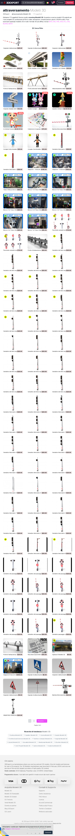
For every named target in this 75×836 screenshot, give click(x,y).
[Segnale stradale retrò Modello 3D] (13, 100)
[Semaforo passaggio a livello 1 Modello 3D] (62, 625)
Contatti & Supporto (47, 787)
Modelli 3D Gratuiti (11, 797)
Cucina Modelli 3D (46, 735)
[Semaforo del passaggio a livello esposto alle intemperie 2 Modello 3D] (37, 585)
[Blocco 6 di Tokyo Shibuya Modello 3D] (62, 180)
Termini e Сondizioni (45, 809)
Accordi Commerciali (45, 803)
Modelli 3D (8, 791)
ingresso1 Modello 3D (58, 654)
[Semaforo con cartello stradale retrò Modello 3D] (62, 59)
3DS (61, 22)
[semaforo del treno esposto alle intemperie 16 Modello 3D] (62, 281)
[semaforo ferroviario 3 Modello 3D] (37, 524)
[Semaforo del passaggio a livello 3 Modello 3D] (13, 625)
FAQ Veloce (43, 797)
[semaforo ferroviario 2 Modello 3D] (13, 160)
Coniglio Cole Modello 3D (35, 149)
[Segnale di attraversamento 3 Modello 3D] (13, 39)
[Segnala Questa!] (20, 44)
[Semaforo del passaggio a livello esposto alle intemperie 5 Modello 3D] (37, 564)
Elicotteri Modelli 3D (61, 742)
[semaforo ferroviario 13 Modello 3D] (13, 463)
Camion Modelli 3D (39, 746)
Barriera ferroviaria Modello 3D (61, 129)
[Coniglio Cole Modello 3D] (37, 140)
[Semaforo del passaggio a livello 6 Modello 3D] (13, 605)
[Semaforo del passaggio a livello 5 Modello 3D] (37, 605)
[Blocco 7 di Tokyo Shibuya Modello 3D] (37, 180)
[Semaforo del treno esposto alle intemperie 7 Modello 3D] (62, 342)
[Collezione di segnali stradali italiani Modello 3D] (37, 120)
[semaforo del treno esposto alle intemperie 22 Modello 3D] (62, 241)
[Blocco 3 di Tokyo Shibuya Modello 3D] (62, 201)
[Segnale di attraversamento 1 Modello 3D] (62, 39)
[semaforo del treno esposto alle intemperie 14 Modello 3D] (37, 302)
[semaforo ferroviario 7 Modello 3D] (13, 504)
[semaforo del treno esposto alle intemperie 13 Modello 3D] (62, 302)
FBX (57, 22)
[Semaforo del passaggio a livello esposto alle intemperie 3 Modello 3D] (13, 585)
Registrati (70, 2)
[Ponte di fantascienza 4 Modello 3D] (13, 79)
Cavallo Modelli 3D (60, 735)
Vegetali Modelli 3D (61, 739)
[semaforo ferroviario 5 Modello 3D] (62, 504)
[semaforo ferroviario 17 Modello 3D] (62, 423)
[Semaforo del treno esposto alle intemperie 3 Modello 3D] (13, 382)
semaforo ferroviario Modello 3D (61, 553)
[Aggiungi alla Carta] (16, 44)
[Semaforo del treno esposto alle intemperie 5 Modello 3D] (37, 362)
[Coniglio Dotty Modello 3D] (13, 140)
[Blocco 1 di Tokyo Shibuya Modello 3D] (37, 221)
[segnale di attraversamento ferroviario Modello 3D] (62, 666)
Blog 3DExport (9, 809)
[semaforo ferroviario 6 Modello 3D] (37, 504)
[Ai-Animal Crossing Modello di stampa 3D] (13, 120)
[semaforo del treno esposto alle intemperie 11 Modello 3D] (37, 322)
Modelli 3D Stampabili (12, 794)
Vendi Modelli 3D (10, 803)
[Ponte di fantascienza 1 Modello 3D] (13, 645)
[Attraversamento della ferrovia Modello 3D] (62, 79)
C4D (68, 22)
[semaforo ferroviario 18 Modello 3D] (37, 423)
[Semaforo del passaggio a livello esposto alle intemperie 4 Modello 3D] (62, 564)
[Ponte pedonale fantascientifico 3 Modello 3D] (37, 79)
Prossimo (41, 721)
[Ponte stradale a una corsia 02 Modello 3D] (13, 59)
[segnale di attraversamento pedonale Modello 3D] (37, 666)
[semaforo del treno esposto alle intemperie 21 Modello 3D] (13, 261)
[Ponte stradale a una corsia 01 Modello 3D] (37, 59)
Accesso (61, 2)
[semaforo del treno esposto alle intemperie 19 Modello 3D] (62, 261)
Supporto (42, 791)
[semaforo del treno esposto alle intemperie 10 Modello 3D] (62, 322)
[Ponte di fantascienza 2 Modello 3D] (37, 241)
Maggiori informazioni (12, 829)
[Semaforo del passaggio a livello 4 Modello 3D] (62, 605)
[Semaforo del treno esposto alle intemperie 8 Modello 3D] (37, 342)
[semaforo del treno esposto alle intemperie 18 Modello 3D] (13, 281)
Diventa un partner (10, 806)
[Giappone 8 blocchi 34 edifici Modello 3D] (13, 666)
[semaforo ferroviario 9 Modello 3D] (37, 484)
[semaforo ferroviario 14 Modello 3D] (62, 443)
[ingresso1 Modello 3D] (62, 645)
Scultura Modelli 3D (16, 735)
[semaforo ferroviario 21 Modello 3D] (37, 403)
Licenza (41, 800)
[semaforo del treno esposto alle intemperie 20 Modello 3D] (37, 261)
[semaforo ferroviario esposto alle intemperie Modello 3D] (37, 544)
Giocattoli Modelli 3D (29, 742)
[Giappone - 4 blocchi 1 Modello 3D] (62, 160)
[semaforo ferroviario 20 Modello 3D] (62, 403)
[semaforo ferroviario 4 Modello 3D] (13, 524)
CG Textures (9, 800)
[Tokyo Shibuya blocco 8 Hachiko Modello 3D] (13, 180)
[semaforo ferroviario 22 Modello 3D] (13, 403)
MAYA (11, 24)
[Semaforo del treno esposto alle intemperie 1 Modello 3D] (62, 382)
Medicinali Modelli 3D (45, 742)
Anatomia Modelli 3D (54, 746)
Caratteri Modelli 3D (31, 735)
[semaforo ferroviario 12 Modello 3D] (37, 463)
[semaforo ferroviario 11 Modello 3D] (62, 463)
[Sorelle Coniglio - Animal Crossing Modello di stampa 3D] (37, 100)
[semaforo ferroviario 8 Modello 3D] (62, 484)
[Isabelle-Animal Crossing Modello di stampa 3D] (62, 100)
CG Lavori (8, 812)
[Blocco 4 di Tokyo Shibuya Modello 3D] (37, 201)
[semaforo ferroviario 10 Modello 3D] (13, 484)
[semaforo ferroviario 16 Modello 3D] (13, 443)
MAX (50, 22)
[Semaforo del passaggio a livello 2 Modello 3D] (37, 625)
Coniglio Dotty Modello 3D (11, 149)
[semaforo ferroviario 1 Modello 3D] (13, 544)
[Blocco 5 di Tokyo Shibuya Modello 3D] (13, 201)
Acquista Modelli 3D (13, 787)
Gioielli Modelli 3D (14, 742)
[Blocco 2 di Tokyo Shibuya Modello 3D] (13, 221)
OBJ (54, 22)
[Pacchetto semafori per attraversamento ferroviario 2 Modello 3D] (62, 221)
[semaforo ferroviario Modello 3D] (62, 544)
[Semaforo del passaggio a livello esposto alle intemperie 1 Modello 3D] (62, 585)
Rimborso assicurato (45, 812)
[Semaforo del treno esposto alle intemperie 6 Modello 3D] (13, 362)
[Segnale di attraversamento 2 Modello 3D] (37, 39)
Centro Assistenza (44, 794)
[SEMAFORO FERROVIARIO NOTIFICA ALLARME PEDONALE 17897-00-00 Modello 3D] (13, 706)
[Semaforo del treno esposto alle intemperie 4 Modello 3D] (62, 362)
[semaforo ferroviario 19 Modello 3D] (13, 423)
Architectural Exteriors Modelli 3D (19, 739)
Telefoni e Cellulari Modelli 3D (42, 739)
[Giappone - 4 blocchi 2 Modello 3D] (37, 160)
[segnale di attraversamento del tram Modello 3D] (37, 686)
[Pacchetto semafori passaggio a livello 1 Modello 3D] (13, 241)
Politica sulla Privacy (45, 806)
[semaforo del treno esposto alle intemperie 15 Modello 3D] (13, 302)
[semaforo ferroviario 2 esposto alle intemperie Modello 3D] (62, 140)
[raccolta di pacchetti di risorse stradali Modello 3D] (37, 645)
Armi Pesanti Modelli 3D (22, 746)
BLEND (5, 24)
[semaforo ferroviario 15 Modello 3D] (37, 443)
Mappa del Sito (57, 823)
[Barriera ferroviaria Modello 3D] (62, 120)
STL (64, 22)
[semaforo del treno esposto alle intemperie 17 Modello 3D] (37, 281)
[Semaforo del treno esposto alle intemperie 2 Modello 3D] (37, 382)
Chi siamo (9, 761)
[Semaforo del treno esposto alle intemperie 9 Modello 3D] (13, 342)
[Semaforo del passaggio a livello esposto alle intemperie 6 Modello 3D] (13, 564)
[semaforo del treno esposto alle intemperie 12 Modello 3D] (13, 322)
